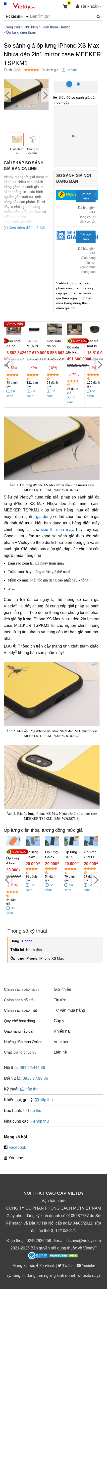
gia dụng (44, 516)
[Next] (45, 95)
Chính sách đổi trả (19, 1000)
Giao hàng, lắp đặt (18, 1031)
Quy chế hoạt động (19, 1021)
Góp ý (59, 1021)
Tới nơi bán (85, 196)
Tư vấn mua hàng (69, 1010)
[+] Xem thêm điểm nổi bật (24, 228)
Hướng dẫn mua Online (23, 1042)
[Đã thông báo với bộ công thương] (38, 1255)
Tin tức (60, 1000)
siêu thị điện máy (57, 529)
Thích (8, 70)
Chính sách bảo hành (21, 989)
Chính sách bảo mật (20, 1010)
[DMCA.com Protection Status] (64, 1256)
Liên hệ (60, 1052)
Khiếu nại (62, 1031)
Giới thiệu (62, 989)
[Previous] (7, 95)
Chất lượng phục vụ (20, 1052)
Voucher (61, 1042)
